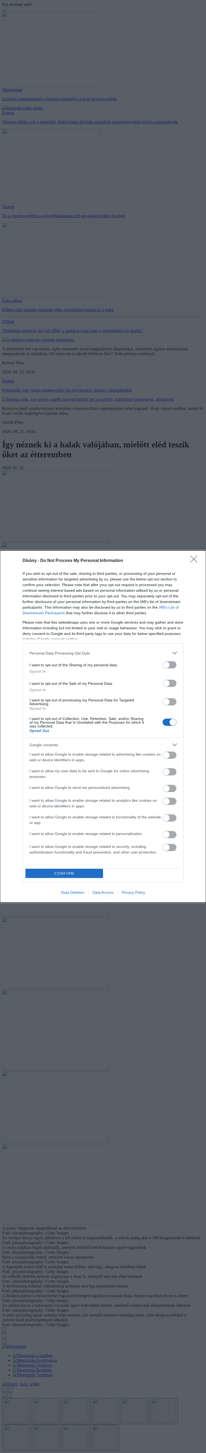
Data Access (103, 892)
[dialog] (103, 726)
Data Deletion (72, 892)
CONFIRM (64, 873)
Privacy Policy (133, 892)
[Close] (195, 561)
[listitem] (103, 653)
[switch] (169, 664)
